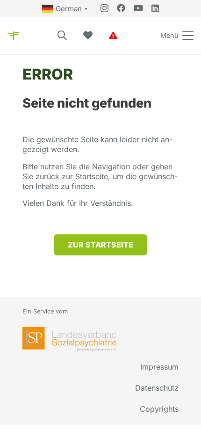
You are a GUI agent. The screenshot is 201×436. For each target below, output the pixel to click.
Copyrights (159, 409)
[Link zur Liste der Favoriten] (88, 35)
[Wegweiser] (13, 35)
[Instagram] (104, 8)
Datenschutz (157, 387)
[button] (62, 35)
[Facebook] (121, 8)
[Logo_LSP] (69, 339)
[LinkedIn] (155, 8)
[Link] (113, 35)
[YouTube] (138, 8)
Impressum (159, 366)
